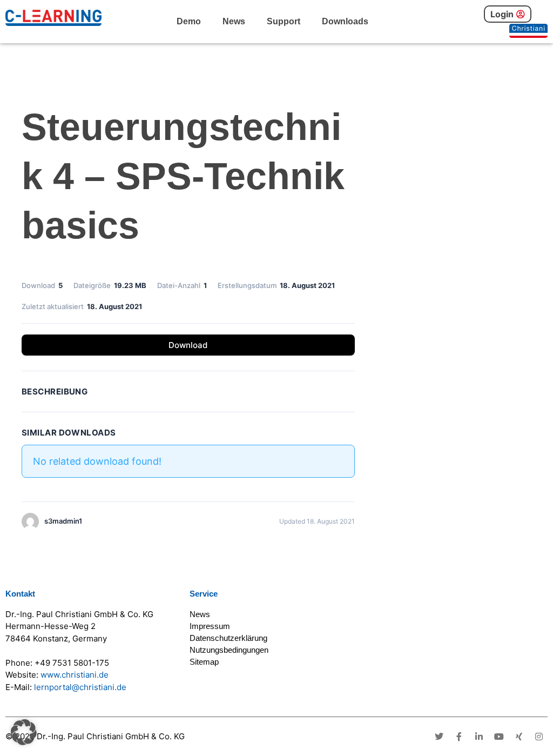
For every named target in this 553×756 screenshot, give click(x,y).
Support (283, 21)
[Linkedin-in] (479, 736)
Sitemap (204, 661)
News (233, 21)
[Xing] (519, 736)
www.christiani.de (75, 675)
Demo (189, 21)
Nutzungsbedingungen (229, 649)
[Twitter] (439, 736)
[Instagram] (539, 736)
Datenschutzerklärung (228, 638)
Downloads (345, 21)
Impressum (210, 626)
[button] (24, 732)
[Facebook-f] (459, 736)
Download (187, 345)
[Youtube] (499, 736)
